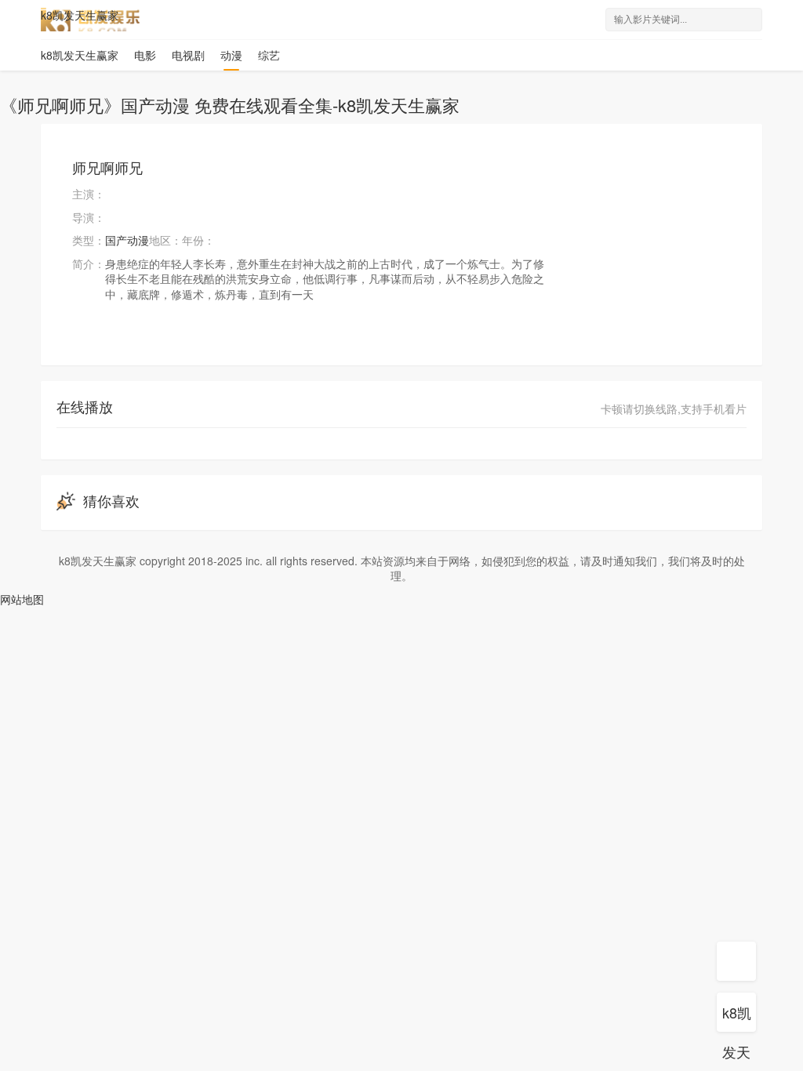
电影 (145, 55)
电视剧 (188, 55)
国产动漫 (127, 240)
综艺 (269, 55)
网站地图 (22, 599)
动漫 (231, 55)
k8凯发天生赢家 (79, 15)
